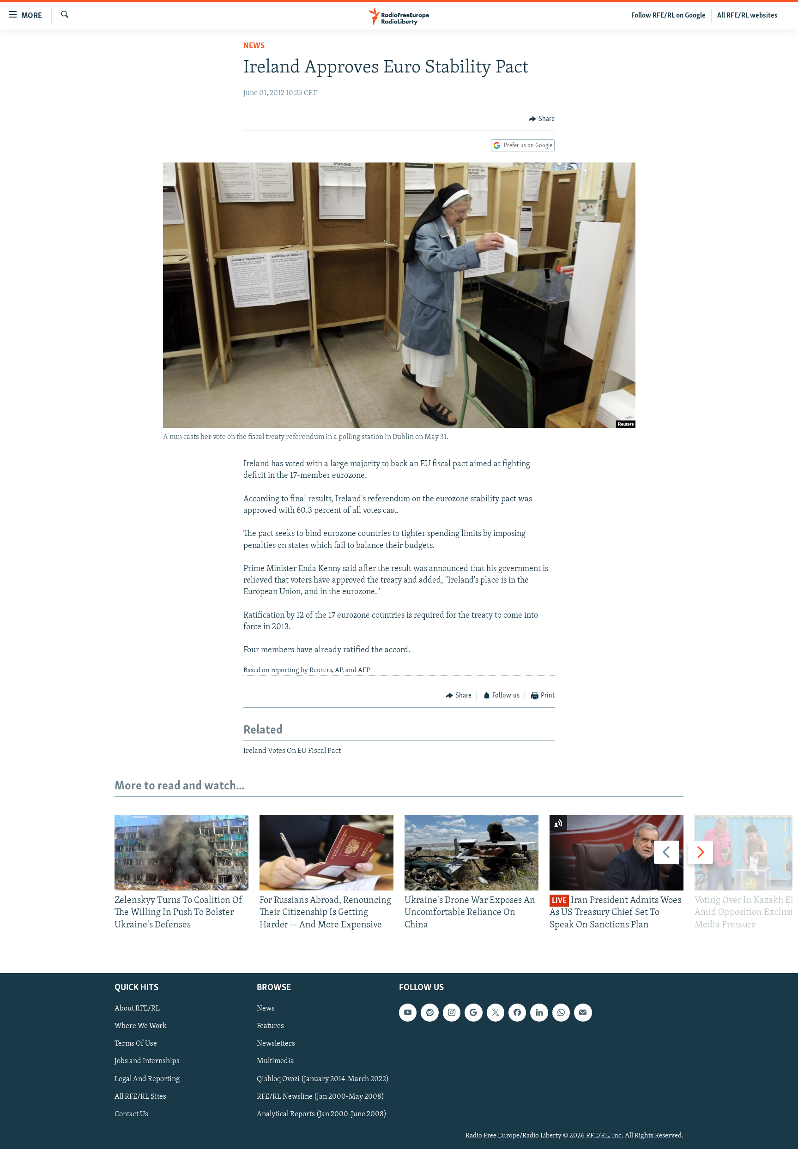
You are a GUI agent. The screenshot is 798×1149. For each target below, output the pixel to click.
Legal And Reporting (147, 1079)
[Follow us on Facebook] (517, 1012)
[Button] (542, 119)
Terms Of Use (136, 1043)
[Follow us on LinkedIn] (539, 1012)
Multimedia (275, 1061)
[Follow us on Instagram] (451, 1012)
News (254, 46)
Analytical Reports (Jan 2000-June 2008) (322, 1114)
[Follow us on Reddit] (429, 1012)
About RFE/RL (137, 1008)
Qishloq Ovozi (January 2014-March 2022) (323, 1079)
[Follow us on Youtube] (408, 1012)
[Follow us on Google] (473, 1012)
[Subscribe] (583, 1012)
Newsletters (276, 1043)
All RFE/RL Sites (140, 1097)
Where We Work (141, 1026)
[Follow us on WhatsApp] (561, 1012)
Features (270, 1026)
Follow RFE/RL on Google (668, 15)
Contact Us (131, 1114)
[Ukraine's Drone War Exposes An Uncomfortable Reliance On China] (471, 852)
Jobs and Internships (147, 1061)
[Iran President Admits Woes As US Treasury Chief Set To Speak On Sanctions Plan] (616, 852)
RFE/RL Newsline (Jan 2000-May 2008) (320, 1097)
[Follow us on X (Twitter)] (495, 1012)
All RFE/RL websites (747, 15)
